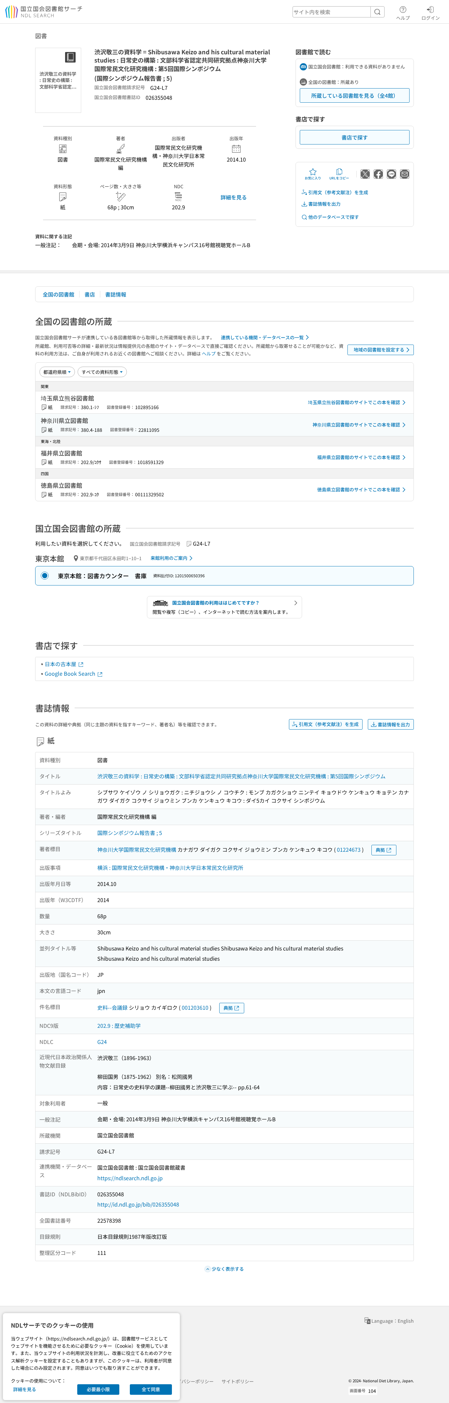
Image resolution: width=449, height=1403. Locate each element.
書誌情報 (115, 294)
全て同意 (151, 1389)
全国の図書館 (58, 294)
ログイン (430, 17)
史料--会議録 (112, 1007)
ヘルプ (403, 17)
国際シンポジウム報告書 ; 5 (129, 833)
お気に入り (313, 177)
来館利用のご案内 (169, 558)
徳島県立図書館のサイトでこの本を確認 (358, 489)
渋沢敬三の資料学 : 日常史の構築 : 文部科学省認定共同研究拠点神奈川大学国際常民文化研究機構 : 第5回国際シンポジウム (241, 776)
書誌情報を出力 (324, 203)
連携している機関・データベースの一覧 (262, 337)
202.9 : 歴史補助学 (119, 1025)
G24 (102, 1042)
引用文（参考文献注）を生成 (338, 192)
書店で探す (355, 137)
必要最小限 (98, 1389)
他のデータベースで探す (333, 217)
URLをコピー (339, 177)
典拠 (380, 849)
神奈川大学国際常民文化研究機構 (136, 849)
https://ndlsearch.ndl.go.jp (130, 1178)
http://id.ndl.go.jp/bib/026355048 (138, 1204)
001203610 (195, 1007)
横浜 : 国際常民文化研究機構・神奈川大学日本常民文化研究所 (170, 867)
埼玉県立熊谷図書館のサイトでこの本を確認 (354, 402)
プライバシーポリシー (191, 1381)
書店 (89, 294)
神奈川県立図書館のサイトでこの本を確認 (356, 424)
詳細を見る (234, 197)
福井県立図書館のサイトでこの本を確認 (358, 457)
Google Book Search (71, 673)
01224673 (349, 849)
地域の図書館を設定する (379, 349)
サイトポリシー (238, 1381)
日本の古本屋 (61, 664)
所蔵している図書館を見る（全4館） (354, 95)
